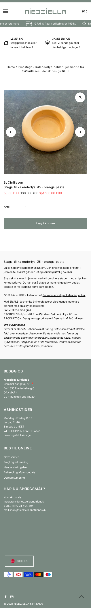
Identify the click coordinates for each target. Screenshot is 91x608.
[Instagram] (11, 597)
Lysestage (25, 67)
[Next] (80, 132)
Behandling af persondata (19, 472)
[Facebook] (5, 597)
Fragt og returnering (16, 462)
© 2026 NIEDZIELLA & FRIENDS (24, 603)
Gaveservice (11, 457)
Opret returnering (14, 477)
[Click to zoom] (80, 97)
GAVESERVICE (61, 38)
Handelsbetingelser (16, 467)
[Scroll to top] (82, 596)
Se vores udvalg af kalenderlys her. (64, 295)
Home (11, 67)
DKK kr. (22, 561)
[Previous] (11, 132)
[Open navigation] (12, 11)
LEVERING (16, 38)
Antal (7, 206)
